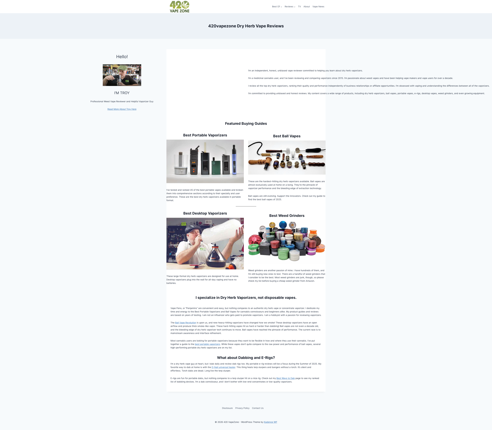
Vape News (318, 6)
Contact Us (258, 408)
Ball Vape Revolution (185, 322)
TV (299, 6)
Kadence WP (270, 422)
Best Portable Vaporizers (205, 135)
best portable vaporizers (207, 344)
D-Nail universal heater (223, 367)
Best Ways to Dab (285, 378)
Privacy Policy (242, 408)
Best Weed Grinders (287, 215)
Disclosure (227, 408)
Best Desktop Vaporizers (205, 213)
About (307, 6)
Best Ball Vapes (287, 136)
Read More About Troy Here (121, 109)
